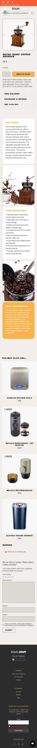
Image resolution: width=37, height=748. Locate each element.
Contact (18, 680)
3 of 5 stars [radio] (8, 577)
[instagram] (3, 2)
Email (5, 615)
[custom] (8, 2)
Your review (7, 580)
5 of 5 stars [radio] (13, 577)
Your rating (7, 574)
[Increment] (9, 74)
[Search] (32, 13)
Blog (18, 698)
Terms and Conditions (18, 674)
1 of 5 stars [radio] (4, 577)
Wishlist (18, 694)
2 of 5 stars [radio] (6, 577)
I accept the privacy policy (19, 726)
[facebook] (12, 2)
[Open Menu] (5, 9)
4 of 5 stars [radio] (10, 577)
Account (18, 691)
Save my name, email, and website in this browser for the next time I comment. (19, 624)
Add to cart (23, 74)
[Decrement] (4, 74)
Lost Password (18, 677)
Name (5, 606)
